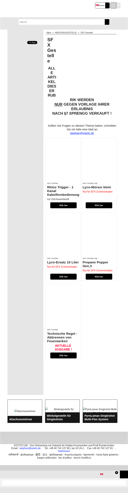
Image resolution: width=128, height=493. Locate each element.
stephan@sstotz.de (30, 448)
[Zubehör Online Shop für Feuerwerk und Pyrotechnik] (32, 8)
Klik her (63, 205)
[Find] (107, 22)
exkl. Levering (52, 183)
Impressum (64, 451)
